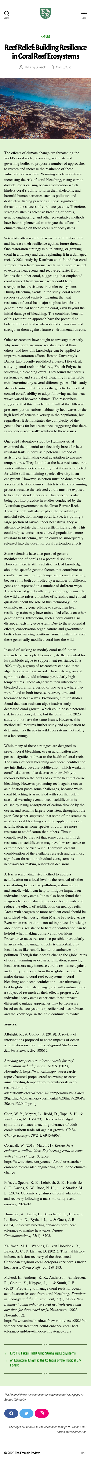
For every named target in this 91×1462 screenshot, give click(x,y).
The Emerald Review (27, 1453)
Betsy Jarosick (37, 67)
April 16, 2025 (64, 67)
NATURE (45, 36)
